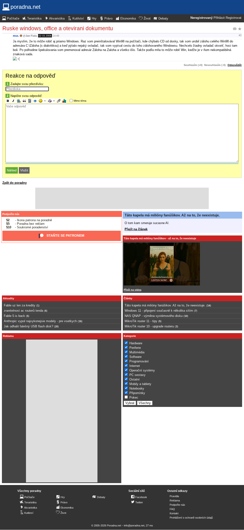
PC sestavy (137, 375)
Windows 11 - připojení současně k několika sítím (159, 310)
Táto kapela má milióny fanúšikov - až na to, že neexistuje (160, 238)
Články (128, 298)
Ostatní (134, 379)
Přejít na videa (132, 289)
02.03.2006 (45, 35)
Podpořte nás (10, 214)
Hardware (135, 343)
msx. (16, 35)
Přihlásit (219, 18)
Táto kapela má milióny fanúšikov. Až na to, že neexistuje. (172, 215)
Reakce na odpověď (30, 76)
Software (135, 357)
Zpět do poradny (14, 183)
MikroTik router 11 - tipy (141, 321)
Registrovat (233, 18)
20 (56, 326)
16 (80, 321)
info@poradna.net (134, 525)
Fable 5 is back (14, 316)
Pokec (133, 397)
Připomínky (137, 393)
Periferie (135, 348)
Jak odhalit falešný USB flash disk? (28, 326)
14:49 (56, 35)
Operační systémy (142, 370)
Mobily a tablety (140, 384)
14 (208, 305)
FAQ (172, 509)
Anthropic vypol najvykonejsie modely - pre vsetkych (40, 321)
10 (185, 316)
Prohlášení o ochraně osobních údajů (191, 517)
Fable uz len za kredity (19, 305)
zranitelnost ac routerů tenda (23, 310)
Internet (134, 366)
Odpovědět (235, 65)
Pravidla (174, 496)
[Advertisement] (122, 198)
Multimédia (136, 352)
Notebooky (136, 388)
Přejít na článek (136, 229)
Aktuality (8, 298)
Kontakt (174, 513)
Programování (139, 361)
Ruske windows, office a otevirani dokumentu (57, 28)
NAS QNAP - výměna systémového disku (154, 316)
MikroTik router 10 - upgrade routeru (149, 326)
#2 (240, 35)
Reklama (175, 500)
